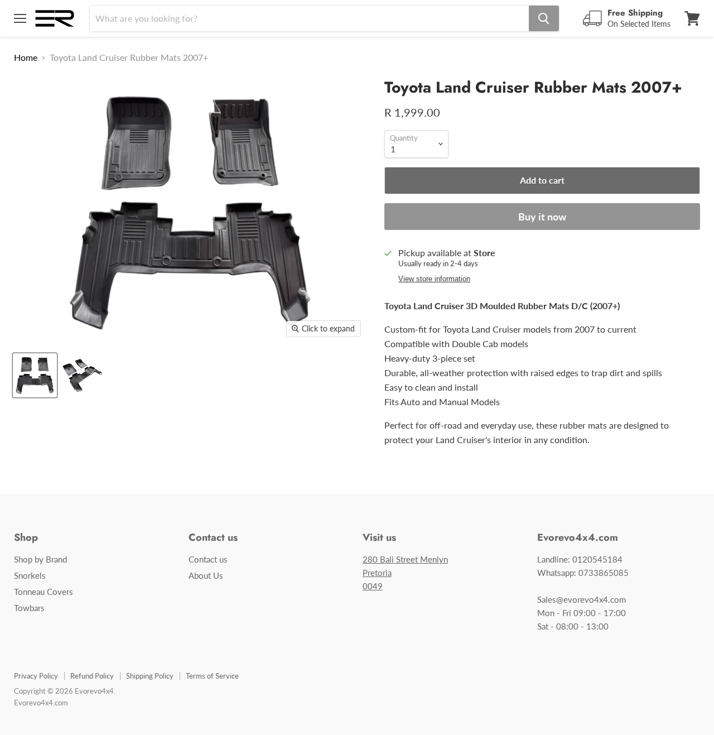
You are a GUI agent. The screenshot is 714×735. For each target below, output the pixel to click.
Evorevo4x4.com (41, 702)
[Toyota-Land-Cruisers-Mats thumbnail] (82, 375)
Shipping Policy (149, 675)
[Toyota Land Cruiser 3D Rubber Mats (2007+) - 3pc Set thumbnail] (35, 375)
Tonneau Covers (43, 592)
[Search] (544, 18)
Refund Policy (92, 675)
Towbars (29, 608)
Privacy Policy (36, 675)
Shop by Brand (40, 559)
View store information (434, 279)
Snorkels (30, 575)
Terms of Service (212, 675)
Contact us (208, 559)
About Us (206, 575)
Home (25, 57)
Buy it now (542, 216)
